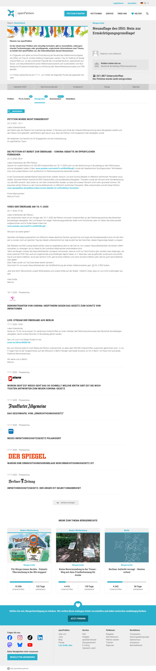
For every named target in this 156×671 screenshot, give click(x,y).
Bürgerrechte (98, 23)
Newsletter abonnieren (22, 657)
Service (109, 13)
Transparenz (135, 634)
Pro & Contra (24, 98)
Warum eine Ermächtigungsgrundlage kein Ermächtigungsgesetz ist (50, 463)
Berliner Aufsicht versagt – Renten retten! (127, 571)
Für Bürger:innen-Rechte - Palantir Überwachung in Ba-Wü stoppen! (29, 571)
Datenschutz (135, 640)
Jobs (60, 637)
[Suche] (147, 13)
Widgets (85, 637)
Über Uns (122, 13)
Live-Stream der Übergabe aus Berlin (30, 320)
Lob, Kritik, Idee (65, 645)
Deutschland (19, 23)
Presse (61, 642)
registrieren (118, 3)
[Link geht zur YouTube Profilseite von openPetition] (30, 645)
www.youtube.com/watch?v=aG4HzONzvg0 (55, 168)
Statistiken (70, 99)
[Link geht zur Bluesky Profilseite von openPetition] (19, 645)
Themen (109, 642)
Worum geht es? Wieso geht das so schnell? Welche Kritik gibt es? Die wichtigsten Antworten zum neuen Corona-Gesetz (54, 387)
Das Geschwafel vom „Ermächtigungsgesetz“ (35, 413)
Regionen (110, 645)
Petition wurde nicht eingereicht (28, 119)
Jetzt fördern (78, 618)
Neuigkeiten (39, 98)
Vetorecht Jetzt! (89, 648)
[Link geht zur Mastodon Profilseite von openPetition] (9, 645)
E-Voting (86, 645)
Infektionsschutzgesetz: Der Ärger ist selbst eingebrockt (44, 488)
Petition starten (75, 13)
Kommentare (55, 98)
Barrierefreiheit (136, 645)
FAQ (84, 634)
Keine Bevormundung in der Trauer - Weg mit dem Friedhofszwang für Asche (78, 572)
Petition (10, 99)
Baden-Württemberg (29, 530)
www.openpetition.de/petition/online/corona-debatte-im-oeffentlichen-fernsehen (43, 188)
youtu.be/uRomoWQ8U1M (18, 342)
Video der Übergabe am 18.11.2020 (27, 206)
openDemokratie (89, 640)
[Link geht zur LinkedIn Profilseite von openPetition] (40, 637)
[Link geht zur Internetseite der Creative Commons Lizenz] (8, 668)
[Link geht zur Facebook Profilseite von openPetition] (9, 637)
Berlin (126, 530)
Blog (60, 640)
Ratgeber (110, 634)
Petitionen (96, 13)
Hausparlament (89, 642)
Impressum (134, 642)
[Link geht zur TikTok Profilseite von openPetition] (30, 637)
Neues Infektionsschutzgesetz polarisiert (34, 438)
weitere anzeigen (67, 502)
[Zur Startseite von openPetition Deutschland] (20, 13)
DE (144, 3)
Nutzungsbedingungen (139, 637)
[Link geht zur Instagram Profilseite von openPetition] (19, 637)
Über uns (62, 634)
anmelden (132, 3)
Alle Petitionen (112, 637)
